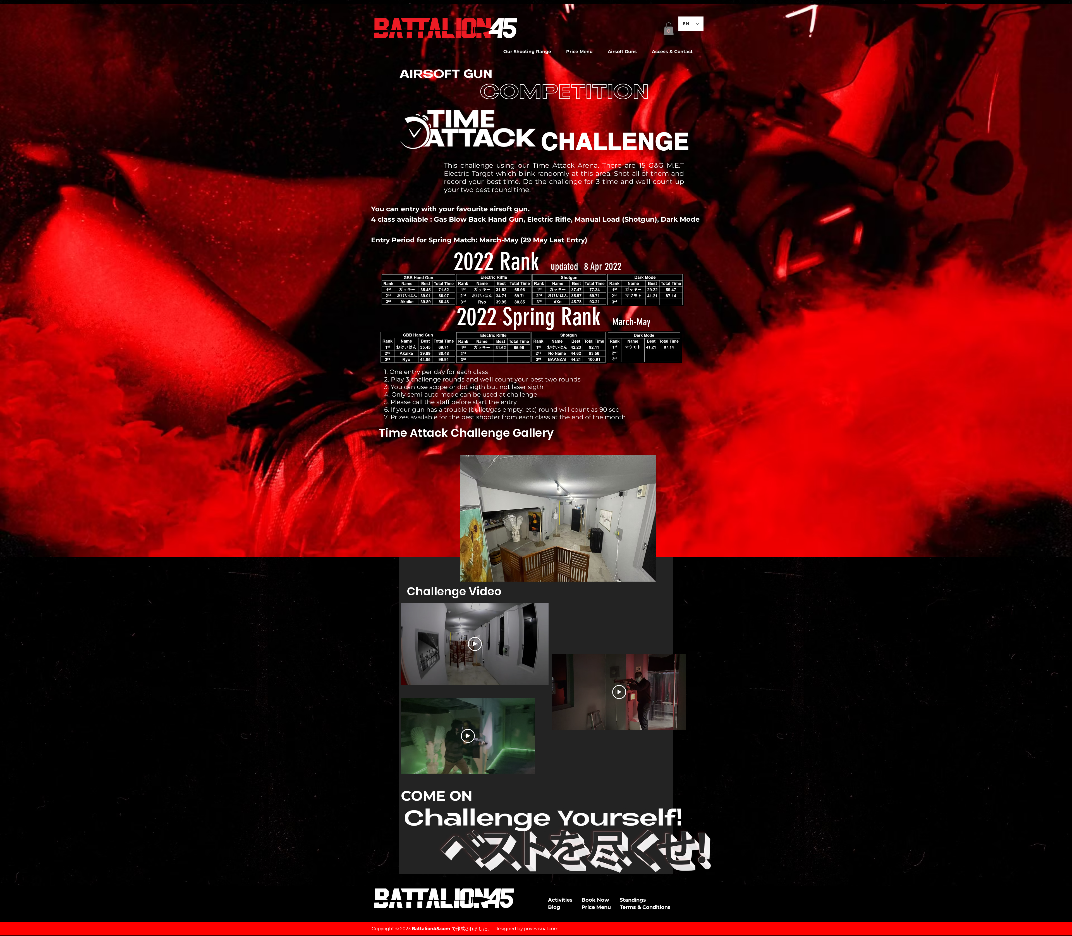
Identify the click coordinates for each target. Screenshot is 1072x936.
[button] (626, 52)
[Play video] (475, 644)
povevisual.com (541, 928)
